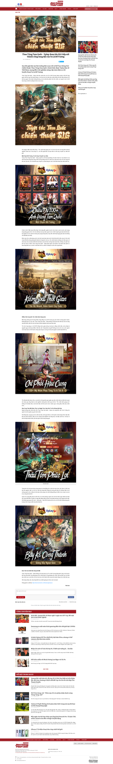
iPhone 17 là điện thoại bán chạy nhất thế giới (47, 729)
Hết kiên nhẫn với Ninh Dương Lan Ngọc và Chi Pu (48, 659)
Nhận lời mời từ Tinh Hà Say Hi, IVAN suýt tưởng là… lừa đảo (52, 649)
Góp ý (91, 6)
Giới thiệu (80, 743)
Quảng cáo (96, 6)
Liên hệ (87, 6)
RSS (75, 743)
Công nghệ (62, 8)
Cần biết (75, 8)
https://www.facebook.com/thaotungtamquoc (42, 582)
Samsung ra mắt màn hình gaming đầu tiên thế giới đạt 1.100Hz (53, 626)
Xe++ (56, 8)
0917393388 (19, 758)
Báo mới (95, 743)
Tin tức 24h (88, 743)
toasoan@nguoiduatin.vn (21, 760)
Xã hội (45, 8)
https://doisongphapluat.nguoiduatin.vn (22, 749)
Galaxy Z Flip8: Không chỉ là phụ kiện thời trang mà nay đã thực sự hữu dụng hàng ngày (87, 73)
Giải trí (50, 8)
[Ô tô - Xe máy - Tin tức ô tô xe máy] (82, 93)
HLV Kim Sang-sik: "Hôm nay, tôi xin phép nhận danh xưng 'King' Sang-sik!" (87, 66)
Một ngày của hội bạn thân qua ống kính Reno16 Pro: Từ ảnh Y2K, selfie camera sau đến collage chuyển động (53, 717)
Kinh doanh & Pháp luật (26, 8)
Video (69, 8)
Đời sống (38, 8)
